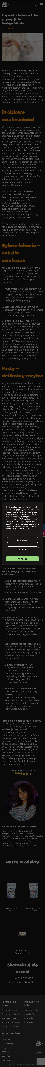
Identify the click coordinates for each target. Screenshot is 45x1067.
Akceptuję (22, 558)
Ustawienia (22, 549)
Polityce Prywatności (20, 528)
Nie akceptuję (22, 540)
